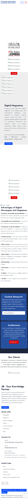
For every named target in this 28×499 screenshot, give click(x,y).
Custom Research (8, 313)
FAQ (4, 466)
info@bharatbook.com (11, 448)
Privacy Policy (6, 474)
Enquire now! (16, 39)
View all (14, 73)
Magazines (6, 418)
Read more (5, 407)
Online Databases (8, 420)
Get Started (8, 143)
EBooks (5, 423)
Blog (4, 431)
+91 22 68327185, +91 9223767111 (14, 442)
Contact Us (13, 342)
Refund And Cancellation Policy (11, 477)
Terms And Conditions (9, 469)
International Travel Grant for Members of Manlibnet (14, 491)
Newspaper (6, 415)
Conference (6, 428)
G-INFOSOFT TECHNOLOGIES (20, 497)
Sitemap (5, 472)
